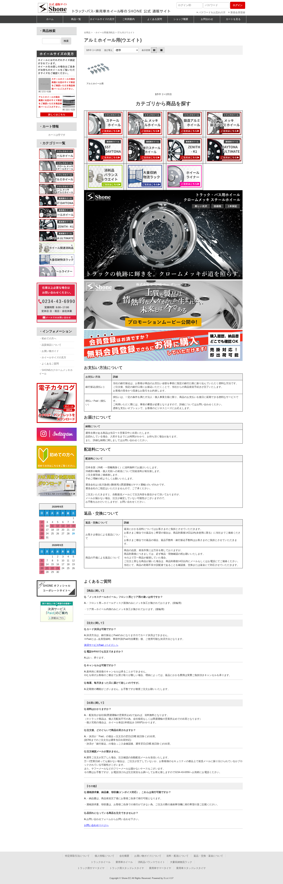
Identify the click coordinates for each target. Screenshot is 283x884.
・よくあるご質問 (49, 363)
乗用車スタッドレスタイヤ (191, 868)
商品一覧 (76, 19)
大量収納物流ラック (181, 862)
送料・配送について (177, 855)
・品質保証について (50, 344)
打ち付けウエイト (126, 32)
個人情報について (104, 855)
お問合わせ (207, 19)
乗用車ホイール (124, 862)
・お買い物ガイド (49, 351)
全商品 (87, 32)
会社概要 (124, 855)
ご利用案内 (128, 19)
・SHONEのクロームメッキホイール (56, 372)
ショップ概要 (180, 19)
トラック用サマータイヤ (90, 868)
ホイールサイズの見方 (102, 19)
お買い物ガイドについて (147, 855)
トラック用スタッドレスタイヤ (127, 868)
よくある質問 (154, 19)
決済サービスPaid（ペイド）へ (101, 645)
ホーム (50, 19)
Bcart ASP (169, 878)
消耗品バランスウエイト (151, 862)
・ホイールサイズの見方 (52, 357)
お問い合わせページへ (96, 825)
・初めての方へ (47, 338)
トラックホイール (101, 862)
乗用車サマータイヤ (160, 868)
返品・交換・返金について (208, 855)
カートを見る (233, 19)
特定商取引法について (77, 855)
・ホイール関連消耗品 (104, 32)
